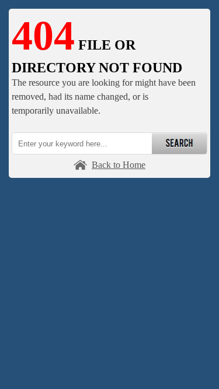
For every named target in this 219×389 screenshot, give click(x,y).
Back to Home (118, 165)
